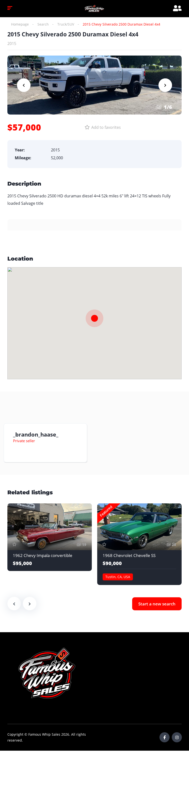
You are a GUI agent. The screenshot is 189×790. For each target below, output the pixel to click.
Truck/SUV (65, 24)
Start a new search (156, 604)
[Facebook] (164, 737)
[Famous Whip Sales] (94, 9)
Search (43, 24)
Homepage (20, 24)
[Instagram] (177, 737)
